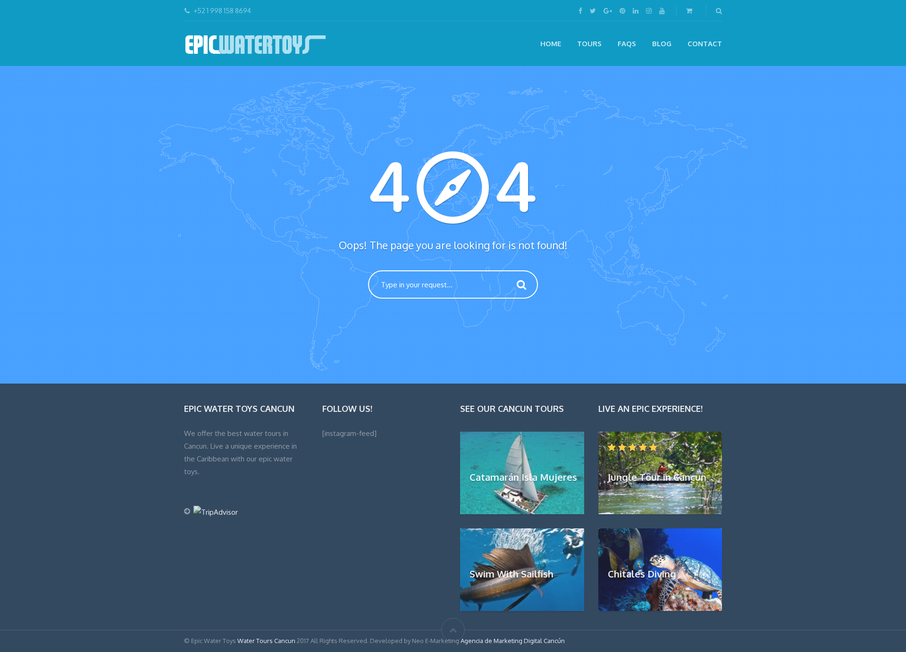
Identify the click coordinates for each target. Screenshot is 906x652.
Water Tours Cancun (266, 640)
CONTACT (705, 43)
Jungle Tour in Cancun (657, 477)
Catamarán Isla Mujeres (523, 477)
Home (550, 43)
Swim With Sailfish (512, 574)
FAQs (627, 43)
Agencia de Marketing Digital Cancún (513, 640)
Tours (589, 43)
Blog (661, 43)
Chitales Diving (642, 574)
